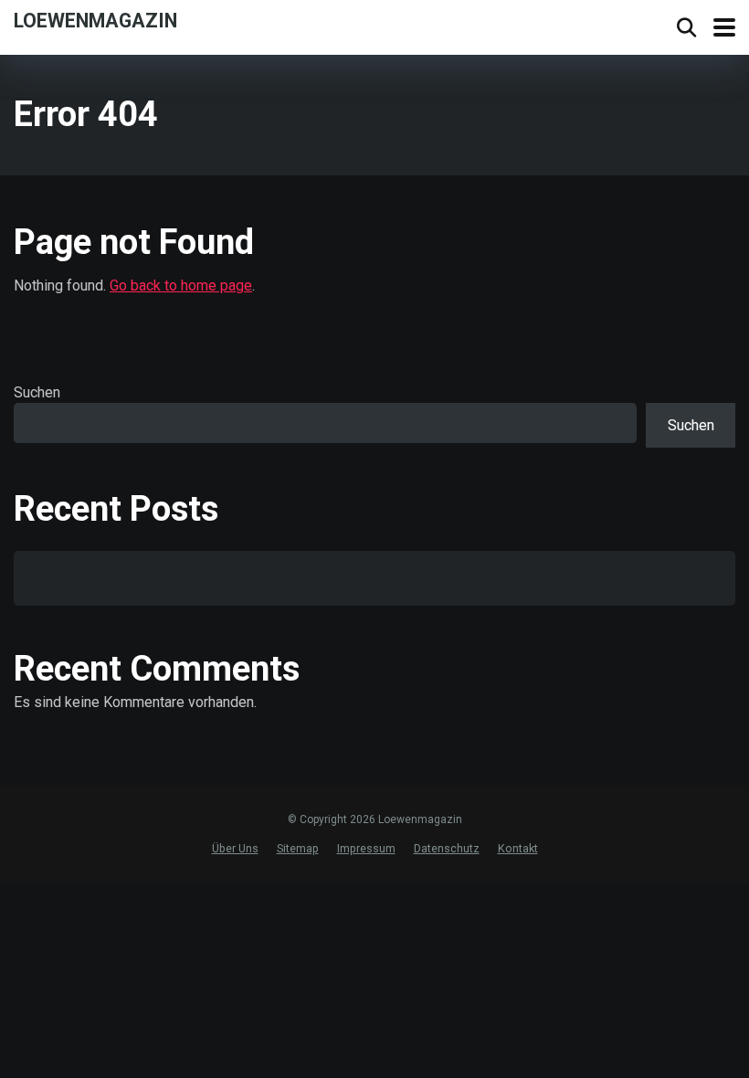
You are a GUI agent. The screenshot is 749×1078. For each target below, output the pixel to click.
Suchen (37, 392)
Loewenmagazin (95, 19)
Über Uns (235, 848)
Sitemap (298, 848)
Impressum (366, 848)
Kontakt (518, 848)
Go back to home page (181, 285)
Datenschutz (447, 848)
